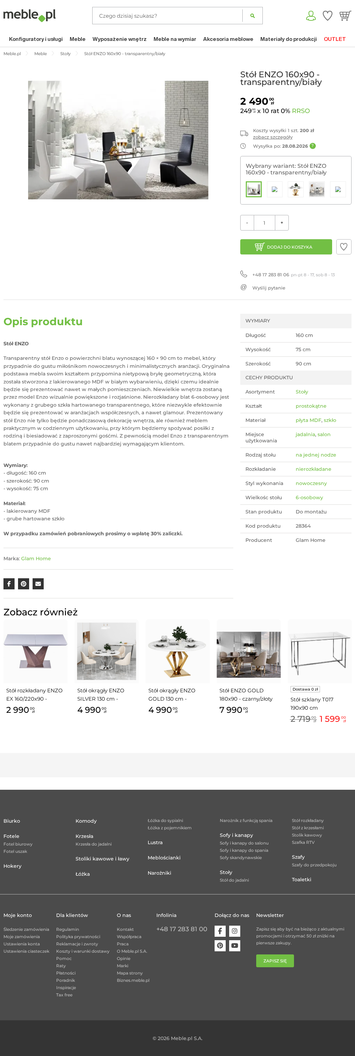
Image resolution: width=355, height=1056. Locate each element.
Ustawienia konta (21, 943)
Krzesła (84, 836)
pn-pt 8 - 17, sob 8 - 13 (293, 274)
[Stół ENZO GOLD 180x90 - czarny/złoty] (275, 189)
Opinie (123, 958)
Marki (122, 965)
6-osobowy (309, 497)
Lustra (155, 842)
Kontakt (125, 929)
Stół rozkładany (308, 820)
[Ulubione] (327, 15)
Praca (123, 943)
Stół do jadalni (234, 880)
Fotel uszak (15, 851)
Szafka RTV (303, 842)
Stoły (302, 392)
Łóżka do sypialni (165, 820)
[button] (344, 246)
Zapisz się (275, 960)
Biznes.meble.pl (133, 980)
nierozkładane (313, 469)
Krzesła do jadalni (94, 844)
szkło (330, 420)
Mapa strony (130, 973)
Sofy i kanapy (236, 835)
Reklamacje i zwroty (77, 943)
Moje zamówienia (21, 936)
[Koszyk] (345, 15)
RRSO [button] (301, 111)
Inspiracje (66, 987)
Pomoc (64, 958)
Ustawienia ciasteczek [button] (26, 951)
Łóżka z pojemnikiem (170, 827)
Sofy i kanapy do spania (244, 850)
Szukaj (252, 15)
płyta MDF (308, 420)
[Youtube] (234, 945)
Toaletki (301, 879)
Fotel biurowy (18, 844)
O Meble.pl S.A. (132, 951)
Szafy (298, 857)
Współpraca (129, 936)
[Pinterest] (220, 945)
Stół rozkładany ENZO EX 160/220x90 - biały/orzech (34, 695)
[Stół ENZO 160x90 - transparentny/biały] (254, 189)
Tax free (64, 994)
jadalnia (305, 434)
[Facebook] (220, 931)
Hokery (12, 866)
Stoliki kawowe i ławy (102, 859)
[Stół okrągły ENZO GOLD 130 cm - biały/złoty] (296, 189)
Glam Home (36, 558)
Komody (86, 821)
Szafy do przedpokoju (314, 864)
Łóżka (83, 874)
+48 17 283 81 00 (181, 929)
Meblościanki (164, 858)
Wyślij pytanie (268, 288)
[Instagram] (234, 931)
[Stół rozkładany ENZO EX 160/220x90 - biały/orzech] (338, 189)
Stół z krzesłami (308, 827)
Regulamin (67, 929)
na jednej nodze (316, 455)
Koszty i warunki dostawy (83, 951)
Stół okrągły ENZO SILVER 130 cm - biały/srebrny (100, 695)
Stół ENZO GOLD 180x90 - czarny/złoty (245, 694)
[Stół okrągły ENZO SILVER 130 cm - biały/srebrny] (317, 189)
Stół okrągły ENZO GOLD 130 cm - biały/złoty (172, 695)
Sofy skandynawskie (241, 857)
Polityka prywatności (78, 936)
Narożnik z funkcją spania (246, 820)
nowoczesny (311, 483)
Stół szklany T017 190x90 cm (312, 703)
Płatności (66, 973)
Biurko (11, 821)
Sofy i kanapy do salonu (244, 843)
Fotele (11, 836)
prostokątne (311, 406)
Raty (61, 965)
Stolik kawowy (307, 835)
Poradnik (65, 980)
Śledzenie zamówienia (26, 929)
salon (324, 434)
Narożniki (159, 873)
